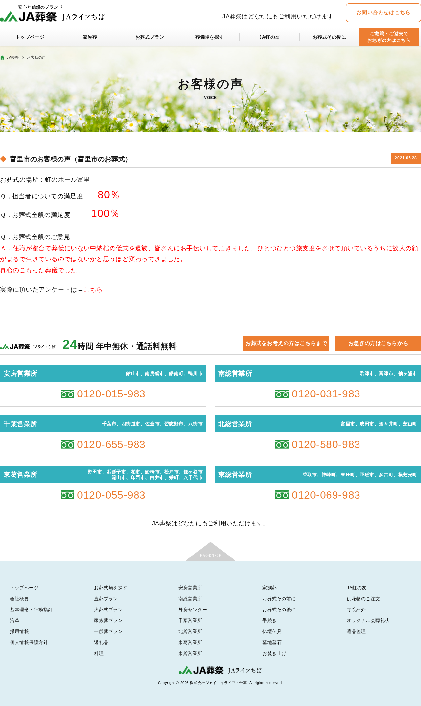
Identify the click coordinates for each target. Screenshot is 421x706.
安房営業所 (190, 587)
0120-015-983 (111, 394)
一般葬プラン (108, 631)
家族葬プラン (108, 620)
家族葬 (90, 37)
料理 (99, 653)
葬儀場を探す (209, 37)
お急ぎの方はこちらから (378, 343)
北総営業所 (190, 631)
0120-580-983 (326, 444)
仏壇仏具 (272, 631)
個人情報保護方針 (29, 642)
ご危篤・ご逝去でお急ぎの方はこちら (388, 37)
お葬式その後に (329, 37)
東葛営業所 (190, 642)
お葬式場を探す (111, 587)
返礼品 (101, 642)
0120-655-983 (111, 444)
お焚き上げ (274, 653)
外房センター (192, 609)
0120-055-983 (111, 495)
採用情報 (19, 631)
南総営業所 (190, 598)
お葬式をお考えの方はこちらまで (286, 343)
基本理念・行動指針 (31, 609)
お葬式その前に (279, 598)
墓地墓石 (272, 642)
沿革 (14, 620)
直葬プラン (106, 598)
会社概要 (19, 598)
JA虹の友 (269, 37)
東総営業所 (190, 653)
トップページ (30, 37)
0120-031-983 (326, 394)
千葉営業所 (190, 620)
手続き (269, 620)
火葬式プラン (108, 609)
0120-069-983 (326, 495)
